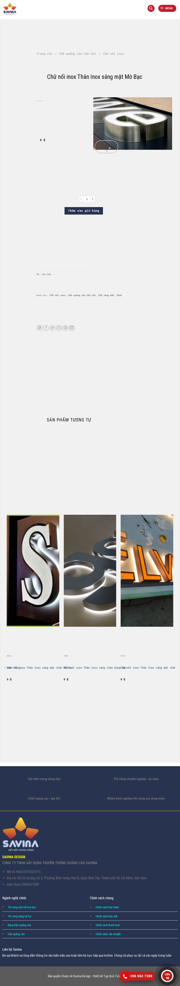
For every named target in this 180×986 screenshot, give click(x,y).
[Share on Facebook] (46, 328)
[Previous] (7, 595)
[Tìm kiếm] (151, 8)
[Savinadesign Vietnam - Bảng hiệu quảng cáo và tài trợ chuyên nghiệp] (9, 8)
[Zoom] (106, 146)
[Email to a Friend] (59, 328)
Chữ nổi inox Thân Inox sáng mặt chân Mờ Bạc (40, 667)
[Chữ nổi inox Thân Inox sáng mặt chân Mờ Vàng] (147, 590)
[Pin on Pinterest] (65, 328)
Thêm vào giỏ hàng (83, 210)
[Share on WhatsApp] (40, 328)
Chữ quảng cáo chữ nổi (77, 53)
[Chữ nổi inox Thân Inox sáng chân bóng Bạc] (90, 590)
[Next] (173, 595)
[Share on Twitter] (53, 328)
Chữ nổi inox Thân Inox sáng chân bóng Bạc (95, 667)
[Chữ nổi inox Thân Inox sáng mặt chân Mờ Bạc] (33, 590)
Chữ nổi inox (57, 295)
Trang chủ (44, 53)
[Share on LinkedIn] (72, 328)
